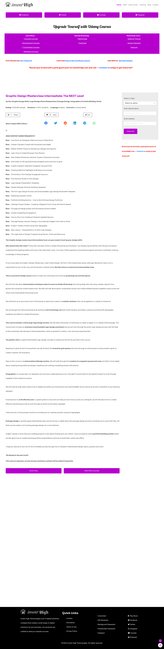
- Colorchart (101, 616)
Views (14, 115)
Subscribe (130, 131)
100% (125, 5)
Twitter (63, 15)
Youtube (102, 15)
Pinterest (133, 637)
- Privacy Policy (71, 631)
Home (119, 5)
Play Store (133, 616)
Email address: (129, 119)
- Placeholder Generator (106, 629)
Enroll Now (33, 471)
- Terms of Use (70, 627)
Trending (142, 5)
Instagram (133, 629)
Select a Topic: (129, 98)
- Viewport (101, 633)
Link (88, 115)
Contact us (104, 68)
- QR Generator (102, 620)
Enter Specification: (131, 109)
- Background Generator (106, 624)
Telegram (141, 15)
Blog (149, 5)
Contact (155, 5)
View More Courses (91, 471)
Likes (53, 115)
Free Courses (133, 5)
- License (68, 618)
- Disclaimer (70, 623)
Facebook (25, 15)
